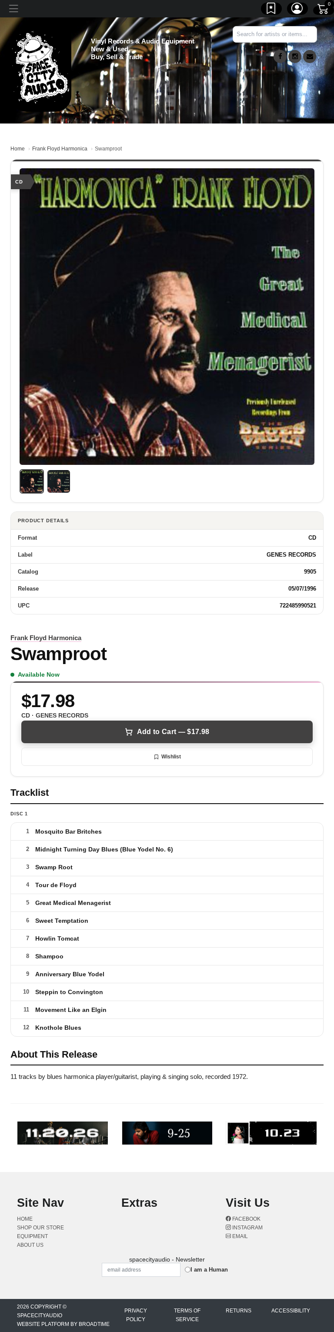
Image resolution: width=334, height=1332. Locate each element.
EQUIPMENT (32, 1236)
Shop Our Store (40, 1228)
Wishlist (171, 757)
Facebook (246, 1219)
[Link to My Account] (297, 10)
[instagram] (294, 56)
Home (17, 149)
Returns (238, 1311)
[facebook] (280, 56)
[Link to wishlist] (271, 10)
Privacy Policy (135, 1315)
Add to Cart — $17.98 (173, 731)
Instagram (247, 1228)
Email (239, 1236)
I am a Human (209, 1269)
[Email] (309, 56)
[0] (323, 10)
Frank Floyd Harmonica (59, 149)
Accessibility (290, 1311)
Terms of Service (187, 1315)
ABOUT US (30, 1245)
